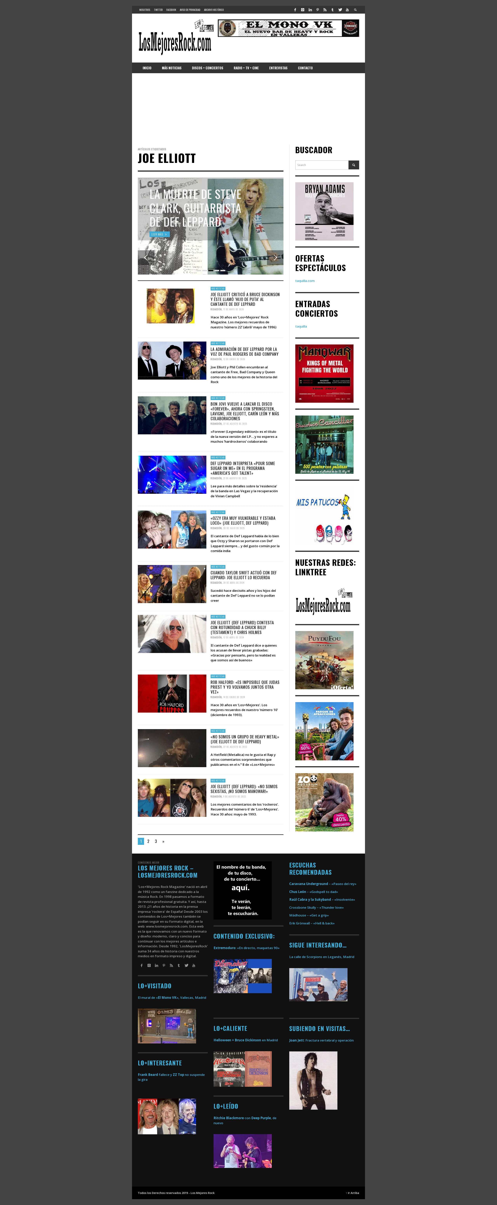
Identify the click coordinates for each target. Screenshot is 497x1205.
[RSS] (325, 10)
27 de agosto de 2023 (235, 746)
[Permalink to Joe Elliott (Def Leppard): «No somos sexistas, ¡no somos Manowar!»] (172, 797)
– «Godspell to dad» (313, 891)
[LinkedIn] (310, 10)
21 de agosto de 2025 (235, 478)
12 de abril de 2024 (233, 637)
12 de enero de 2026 (234, 359)
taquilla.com (305, 280)
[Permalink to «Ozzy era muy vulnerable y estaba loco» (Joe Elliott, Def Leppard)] (172, 529)
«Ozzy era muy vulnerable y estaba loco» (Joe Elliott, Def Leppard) (243, 520)
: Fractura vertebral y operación (321, 1040)
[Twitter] (340, 10)
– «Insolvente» (322, 899)
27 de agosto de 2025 (235, 423)
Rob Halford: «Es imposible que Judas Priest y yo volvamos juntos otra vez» (245, 687)
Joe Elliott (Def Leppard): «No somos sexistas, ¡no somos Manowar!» (244, 788)
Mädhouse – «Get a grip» (309, 915)
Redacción (216, 309)
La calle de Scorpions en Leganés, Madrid (322, 957)
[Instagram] (302, 10)
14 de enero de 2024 (234, 697)
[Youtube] (347, 10)
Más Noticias (218, 288)
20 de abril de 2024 (233, 582)
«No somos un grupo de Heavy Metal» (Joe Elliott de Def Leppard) (245, 739)
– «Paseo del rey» (322, 884)
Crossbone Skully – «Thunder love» (316, 907)
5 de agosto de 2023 (234, 796)
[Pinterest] (317, 10)
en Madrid (246, 1040)
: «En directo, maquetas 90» (247, 948)
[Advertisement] (248, 109)
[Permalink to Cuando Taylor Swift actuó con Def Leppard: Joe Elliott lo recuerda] (172, 584)
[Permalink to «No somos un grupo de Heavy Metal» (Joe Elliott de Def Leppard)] (172, 747)
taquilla (301, 326)
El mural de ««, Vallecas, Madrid (172, 997)
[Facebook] (295, 10)
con (232, 1118)
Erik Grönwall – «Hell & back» (312, 923)
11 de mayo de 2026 (233, 309)
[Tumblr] (332, 10)
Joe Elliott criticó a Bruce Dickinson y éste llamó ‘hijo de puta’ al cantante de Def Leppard (245, 299)
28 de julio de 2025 (234, 527)
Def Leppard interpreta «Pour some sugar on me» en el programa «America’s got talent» (243, 468)
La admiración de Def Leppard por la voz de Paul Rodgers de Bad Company (245, 351)
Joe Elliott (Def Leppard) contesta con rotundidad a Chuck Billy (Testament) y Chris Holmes (242, 627)
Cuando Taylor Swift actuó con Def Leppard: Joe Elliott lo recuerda (244, 574)
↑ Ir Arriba (352, 1193)
